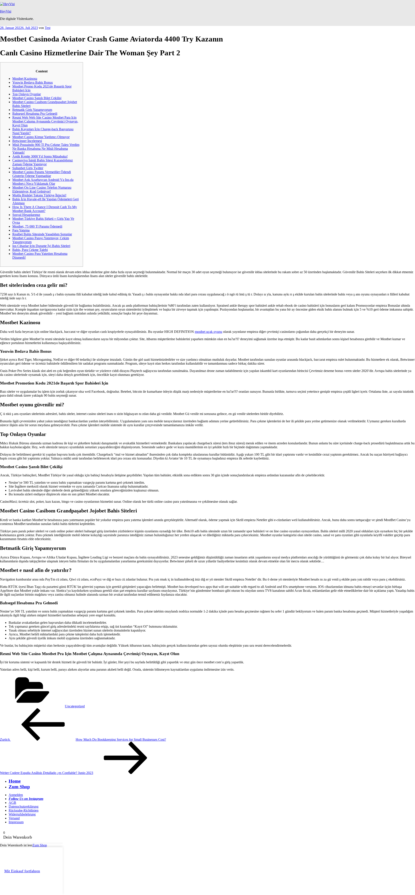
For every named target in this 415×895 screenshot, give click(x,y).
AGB (12, 802)
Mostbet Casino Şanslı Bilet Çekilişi (36, 98)
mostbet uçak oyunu (208, 331)
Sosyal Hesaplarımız (26, 215)
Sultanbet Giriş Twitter (27, 168)
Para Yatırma (21, 230)
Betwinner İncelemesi (27, 141)
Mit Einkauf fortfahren (22, 871)
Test (47, 28)
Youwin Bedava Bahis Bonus (32, 82)
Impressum (16, 822)
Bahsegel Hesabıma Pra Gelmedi (34, 113)
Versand (14, 818)
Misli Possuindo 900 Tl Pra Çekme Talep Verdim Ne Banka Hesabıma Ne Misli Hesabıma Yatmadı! (45, 148)
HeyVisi (5, 11)
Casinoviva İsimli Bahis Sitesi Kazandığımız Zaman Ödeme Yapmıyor (42, 162)
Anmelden (16, 795)
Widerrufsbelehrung (22, 814)
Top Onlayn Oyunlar (26, 94)
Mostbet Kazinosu (24, 78)
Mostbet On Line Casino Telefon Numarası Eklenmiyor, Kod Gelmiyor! (41, 189)
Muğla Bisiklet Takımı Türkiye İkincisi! (39, 195)
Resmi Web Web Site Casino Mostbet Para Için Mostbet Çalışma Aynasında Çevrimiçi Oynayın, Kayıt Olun (45, 121)
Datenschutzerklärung (23, 806)
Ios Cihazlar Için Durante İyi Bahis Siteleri (41, 246)
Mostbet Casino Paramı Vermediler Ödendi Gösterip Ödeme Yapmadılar (41, 174)
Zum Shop (39, 845)
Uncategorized (75, 706)
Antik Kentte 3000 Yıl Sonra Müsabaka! (40, 156)
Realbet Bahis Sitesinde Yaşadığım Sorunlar (42, 234)
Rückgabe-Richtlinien (23, 810)
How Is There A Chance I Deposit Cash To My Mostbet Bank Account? (44, 209)
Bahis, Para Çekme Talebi (30, 250)
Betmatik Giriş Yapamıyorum (32, 110)
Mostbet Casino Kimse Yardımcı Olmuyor (41, 137)
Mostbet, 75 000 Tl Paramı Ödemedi (37, 226)
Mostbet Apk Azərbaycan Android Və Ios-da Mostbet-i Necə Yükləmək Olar (42, 181)
